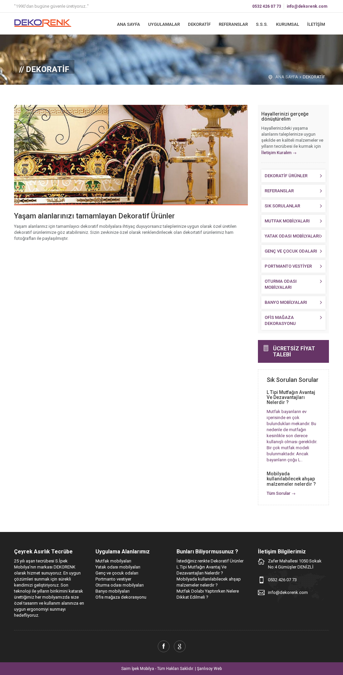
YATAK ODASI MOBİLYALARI (292, 236)
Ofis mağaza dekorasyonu (120, 597)
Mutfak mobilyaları (113, 560)
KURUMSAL (287, 24)
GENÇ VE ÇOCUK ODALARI (291, 251)
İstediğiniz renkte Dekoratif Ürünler (210, 560)
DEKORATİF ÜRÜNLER (286, 175)
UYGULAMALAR (164, 24)
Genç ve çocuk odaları (116, 573)
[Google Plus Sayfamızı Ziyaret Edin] (180, 646)
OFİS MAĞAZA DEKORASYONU (280, 320)
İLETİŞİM (316, 24)
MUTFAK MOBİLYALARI (287, 220)
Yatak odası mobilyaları (117, 566)
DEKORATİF (199, 24)
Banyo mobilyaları (112, 591)
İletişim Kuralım (276, 152)
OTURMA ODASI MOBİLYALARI (281, 284)
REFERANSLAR (233, 24)
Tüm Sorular (278, 493)
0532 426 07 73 (266, 6)
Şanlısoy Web (209, 668)
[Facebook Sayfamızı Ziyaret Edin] (163, 646)
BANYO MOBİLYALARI (286, 302)
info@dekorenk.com (307, 6)
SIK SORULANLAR (282, 205)
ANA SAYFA (128, 24)
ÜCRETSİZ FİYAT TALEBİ (294, 351)
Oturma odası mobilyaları (119, 585)
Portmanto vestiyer (113, 579)
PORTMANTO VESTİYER (288, 266)
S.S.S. (262, 24)
